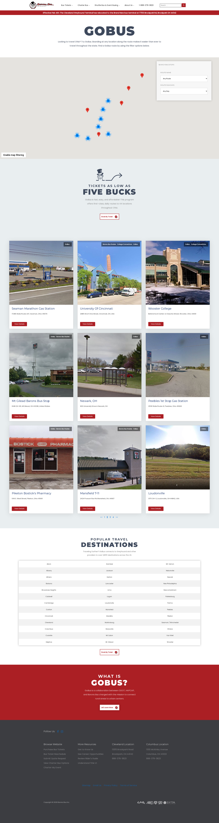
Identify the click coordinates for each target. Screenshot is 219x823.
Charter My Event (52, 767)
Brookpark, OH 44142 (122, 754)
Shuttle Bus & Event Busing (106, 5)
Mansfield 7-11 (89, 493)
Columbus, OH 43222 (156, 754)
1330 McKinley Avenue (157, 749)
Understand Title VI (87, 763)
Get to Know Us (85, 749)
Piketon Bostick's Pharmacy (31, 493)
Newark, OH (88, 401)
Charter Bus (83, 5)
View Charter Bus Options (56, 763)
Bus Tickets (66, 5)
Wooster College (159, 308)
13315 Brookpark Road (122, 749)
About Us (128, 5)
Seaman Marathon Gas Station (33, 308)
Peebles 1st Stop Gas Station (168, 401)
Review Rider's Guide (88, 758)
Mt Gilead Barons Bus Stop (31, 401)
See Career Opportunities (90, 754)
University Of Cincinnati (96, 308)
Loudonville (156, 493)
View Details (19, 324)
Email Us (97, 785)
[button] (121, 103)
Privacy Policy (110, 785)
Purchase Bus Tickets (54, 749)
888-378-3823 (119, 758)
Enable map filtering (13, 155)
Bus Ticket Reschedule (55, 754)
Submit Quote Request (55, 758)
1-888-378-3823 (146, 5)
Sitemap (86, 785)
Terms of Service (128, 785)
